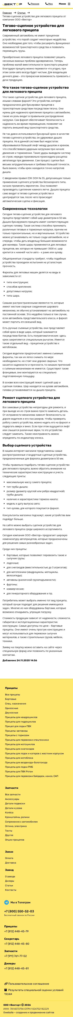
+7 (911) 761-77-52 (15, 956)
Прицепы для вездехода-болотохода (26, 762)
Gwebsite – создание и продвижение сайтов (28, 1012)
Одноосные (11, 708)
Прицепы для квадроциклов (21, 717)
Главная (7, 12)
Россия (34, 3)
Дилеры (9, 881)
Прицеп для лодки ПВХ (18, 726)
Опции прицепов (14, 839)
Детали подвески (15, 803)
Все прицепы (12, 694)
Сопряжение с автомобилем (21, 821)
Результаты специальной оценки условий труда (33, 991)
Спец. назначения (15, 703)
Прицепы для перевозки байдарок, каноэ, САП (31, 776)
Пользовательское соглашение (28, 983)
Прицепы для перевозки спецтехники (27, 739)
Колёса (9, 812)
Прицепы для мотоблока (19, 757)
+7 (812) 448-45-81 (16, 968)
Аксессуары (12, 799)
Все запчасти (13, 794)
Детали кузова (13, 808)
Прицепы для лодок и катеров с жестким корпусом (34, 753)
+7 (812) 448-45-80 (16, 943)
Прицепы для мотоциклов (20, 744)
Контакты (10, 890)
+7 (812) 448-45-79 (16, 931)
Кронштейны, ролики (17, 817)
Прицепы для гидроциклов (20, 721)
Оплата (9, 858)
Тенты (8, 830)
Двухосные (11, 712)
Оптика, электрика (16, 826)
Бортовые (10, 699)
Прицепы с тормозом (17, 735)
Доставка (10, 862)
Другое (9, 835)
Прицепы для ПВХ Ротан (19, 771)
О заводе (10, 876)
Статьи (21, 12)
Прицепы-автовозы (16, 730)
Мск (50, 3)
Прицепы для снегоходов (19, 748)
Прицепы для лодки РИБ (19, 767)
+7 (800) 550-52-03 (19, 911)
